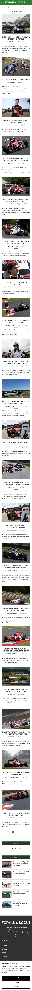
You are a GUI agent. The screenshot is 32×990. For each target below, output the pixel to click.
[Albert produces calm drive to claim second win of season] (16, 553)
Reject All (16, 986)
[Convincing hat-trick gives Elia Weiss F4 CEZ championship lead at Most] (6, 864)
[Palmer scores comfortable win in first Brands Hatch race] (16, 595)
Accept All (16, 977)
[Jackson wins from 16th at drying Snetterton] (16, 759)
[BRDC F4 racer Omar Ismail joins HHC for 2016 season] (16, 107)
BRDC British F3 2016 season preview (16, 80)
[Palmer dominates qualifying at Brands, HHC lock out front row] (16, 636)
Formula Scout (10, 204)
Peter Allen (12, 41)
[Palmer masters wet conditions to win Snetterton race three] (16, 719)
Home (3, 7)
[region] (16, 975)
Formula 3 (4, 952)
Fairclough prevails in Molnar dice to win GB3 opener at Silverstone (21, 903)
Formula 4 (4, 956)
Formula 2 (4, 949)
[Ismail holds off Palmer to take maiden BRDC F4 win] (16, 800)
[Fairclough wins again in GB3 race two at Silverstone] (6, 894)
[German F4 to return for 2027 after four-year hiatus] (6, 874)
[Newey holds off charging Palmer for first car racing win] (16, 228)
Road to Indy (5, 960)
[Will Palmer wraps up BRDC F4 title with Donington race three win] (16, 145)
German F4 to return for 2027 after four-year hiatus (21, 872)
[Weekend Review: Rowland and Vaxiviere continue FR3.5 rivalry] (16, 676)
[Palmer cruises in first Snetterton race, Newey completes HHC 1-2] (16, 388)
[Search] (30, 2)
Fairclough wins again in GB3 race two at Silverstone (21, 892)
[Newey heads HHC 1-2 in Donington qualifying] (16, 269)
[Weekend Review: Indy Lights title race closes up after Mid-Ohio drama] (16, 469)
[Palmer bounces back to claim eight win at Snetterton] (16, 307)
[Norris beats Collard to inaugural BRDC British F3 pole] (16, 24)
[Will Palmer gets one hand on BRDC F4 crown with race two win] (16, 186)
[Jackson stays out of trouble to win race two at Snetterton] (16, 348)
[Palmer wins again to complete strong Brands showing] (16, 512)
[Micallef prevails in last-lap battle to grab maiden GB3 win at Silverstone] (6, 884)
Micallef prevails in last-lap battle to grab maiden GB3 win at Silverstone (21, 883)
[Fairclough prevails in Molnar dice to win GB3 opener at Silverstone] (6, 904)
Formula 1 (4, 945)
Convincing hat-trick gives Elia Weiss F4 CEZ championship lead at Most (21, 863)
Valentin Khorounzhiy (10, 287)
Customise (16, 982)
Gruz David (12, 736)
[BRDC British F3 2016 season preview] (16, 66)
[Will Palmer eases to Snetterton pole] (16, 429)
